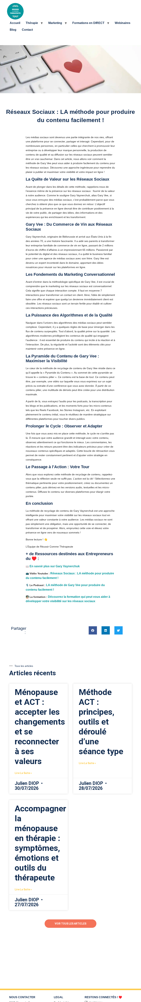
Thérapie (32, 22)
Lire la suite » (23, 773)
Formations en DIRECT (88, 22)
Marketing (55, 22)
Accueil (15, 22)
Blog (13, 29)
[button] (93, 630)
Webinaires (122, 22)
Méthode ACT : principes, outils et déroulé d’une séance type (101, 721)
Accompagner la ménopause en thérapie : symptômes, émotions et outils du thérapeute (40, 843)
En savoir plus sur (55, 566)
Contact (27, 29)
